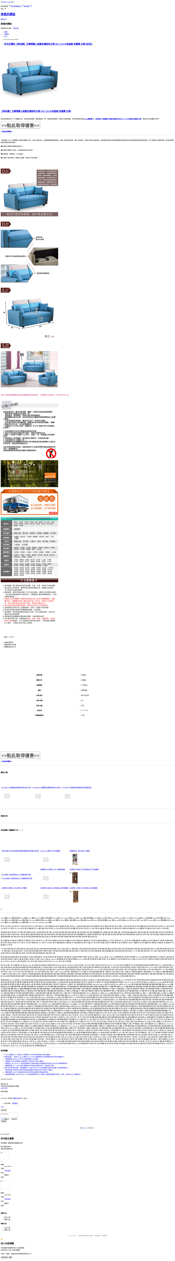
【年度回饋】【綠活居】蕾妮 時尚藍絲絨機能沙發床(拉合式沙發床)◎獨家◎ (28, 1070)
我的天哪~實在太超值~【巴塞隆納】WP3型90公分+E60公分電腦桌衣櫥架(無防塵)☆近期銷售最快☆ (36, 1068)
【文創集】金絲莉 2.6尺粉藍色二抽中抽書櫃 (54, 888)
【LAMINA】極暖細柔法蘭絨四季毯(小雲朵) (46, 787)
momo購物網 (88, 119)
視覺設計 (15, 1103)
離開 (10, 1257)
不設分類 (16, 28)
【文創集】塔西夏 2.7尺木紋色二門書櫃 (14, 888)
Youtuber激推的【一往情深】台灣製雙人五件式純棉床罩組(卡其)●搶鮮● (27, 1054)
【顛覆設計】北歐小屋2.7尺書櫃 (79, 851)
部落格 (6, 34)
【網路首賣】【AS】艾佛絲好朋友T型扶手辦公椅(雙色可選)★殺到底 (26, 1072)
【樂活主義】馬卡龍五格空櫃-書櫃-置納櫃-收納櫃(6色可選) (20, 851)
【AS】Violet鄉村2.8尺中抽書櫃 (50, 851)
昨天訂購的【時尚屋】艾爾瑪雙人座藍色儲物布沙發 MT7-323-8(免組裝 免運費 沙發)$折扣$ (48, 44)
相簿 (5, 32)
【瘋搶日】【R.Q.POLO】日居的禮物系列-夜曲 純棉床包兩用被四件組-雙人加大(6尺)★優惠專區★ (35, 1063)
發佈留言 (3, 1121)
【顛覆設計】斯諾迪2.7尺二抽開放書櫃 (52, 869)
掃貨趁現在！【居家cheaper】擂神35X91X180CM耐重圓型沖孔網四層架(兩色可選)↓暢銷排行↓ (34, 1057)
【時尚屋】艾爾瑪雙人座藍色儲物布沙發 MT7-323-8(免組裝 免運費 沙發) (36, 111)
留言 (19, 1098)
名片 (5, 36)
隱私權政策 (98, 1235)
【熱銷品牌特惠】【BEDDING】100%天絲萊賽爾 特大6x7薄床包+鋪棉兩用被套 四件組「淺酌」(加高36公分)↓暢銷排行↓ (42, 1074)
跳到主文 (4, 19)
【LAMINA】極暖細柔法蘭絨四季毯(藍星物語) (76, 787)
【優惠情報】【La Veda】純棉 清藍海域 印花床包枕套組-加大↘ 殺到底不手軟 (29, 1065)
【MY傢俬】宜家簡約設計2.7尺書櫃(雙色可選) (16, 874)
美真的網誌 (8, 14)
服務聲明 (104, 1235)
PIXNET (74, 1235)
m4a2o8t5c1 (4, 1088)
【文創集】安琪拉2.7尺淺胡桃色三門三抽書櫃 (83, 869)
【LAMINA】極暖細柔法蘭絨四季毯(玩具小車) (16, 787)
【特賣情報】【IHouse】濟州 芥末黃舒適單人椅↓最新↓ (21, 1059)
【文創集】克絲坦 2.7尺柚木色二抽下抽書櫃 (83, 888)
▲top (2, 1106)
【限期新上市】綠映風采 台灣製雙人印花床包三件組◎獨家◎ (24, 1061)
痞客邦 (15, 1098)
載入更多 (3, 1110)
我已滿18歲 (4, 1257)
